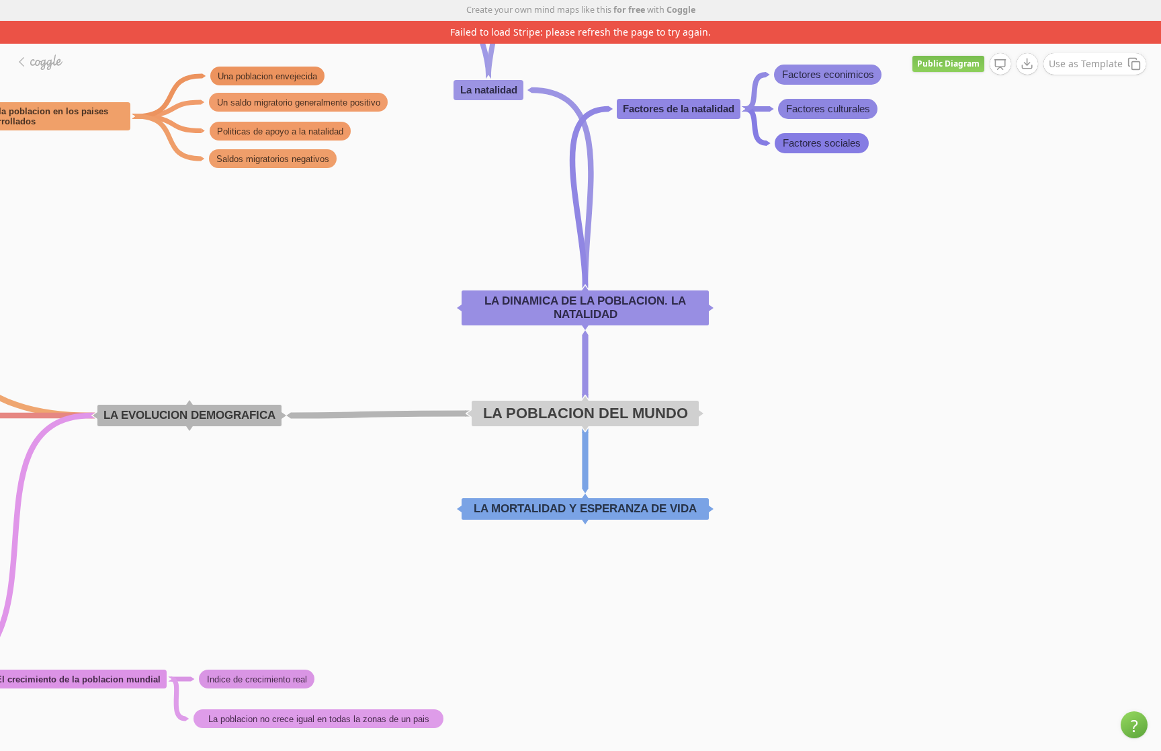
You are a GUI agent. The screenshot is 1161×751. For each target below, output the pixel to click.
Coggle (680, 9)
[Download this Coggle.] (1027, 64)
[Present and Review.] (1000, 64)
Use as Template (1086, 63)
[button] (1134, 724)
